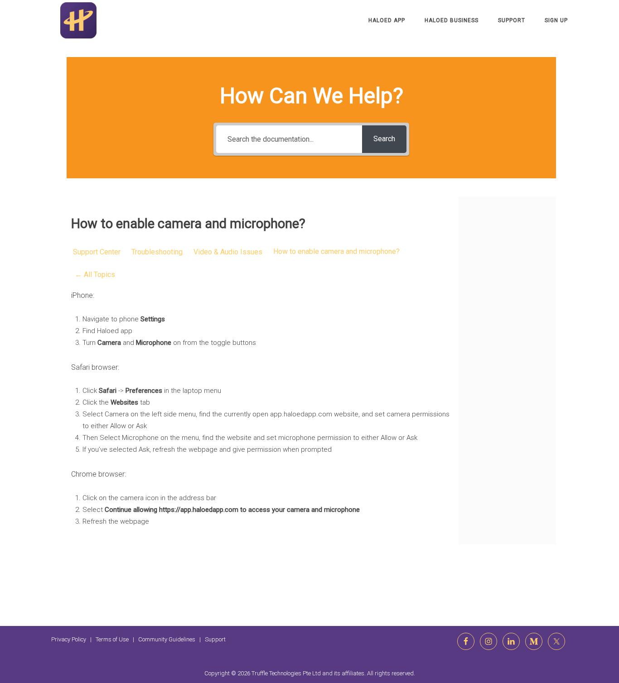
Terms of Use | (117, 639)
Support (511, 20)
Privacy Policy (68, 639)
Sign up (556, 20)
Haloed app (386, 20)
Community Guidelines (166, 639)
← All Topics (95, 274)
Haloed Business (452, 20)
